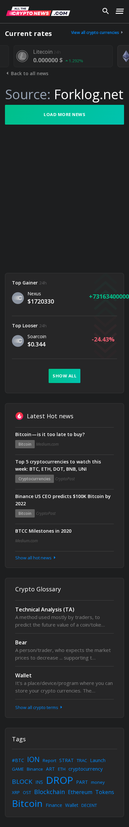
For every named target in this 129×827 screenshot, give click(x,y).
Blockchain (49, 792)
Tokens (104, 792)
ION (33, 759)
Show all (64, 376)
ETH (61, 769)
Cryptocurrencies (35, 479)
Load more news (64, 114)
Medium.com (47, 444)
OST (27, 792)
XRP (16, 792)
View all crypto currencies (95, 32)
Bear (21, 642)
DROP (59, 780)
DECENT (89, 805)
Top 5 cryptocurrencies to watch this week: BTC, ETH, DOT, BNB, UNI (58, 465)
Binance (35, 769)
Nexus (34, 293)
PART (82, 782)
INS (39, 782)
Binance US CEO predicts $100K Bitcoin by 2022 (63, 500)
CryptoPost (65, 479)
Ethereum (80, 792)
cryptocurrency (85, 768)
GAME (18, 769)
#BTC (18, 760)
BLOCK (22, 781)
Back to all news (29, 73)
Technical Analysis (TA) (44, 609)
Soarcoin (36, 336)
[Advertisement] (64, 198)
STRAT (66, 760)
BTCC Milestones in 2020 (43, 531)
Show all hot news (34, 558)
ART (50, 769)
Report (49, 760)
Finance (54, 805)
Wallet (23, 675)
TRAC (82, 760)
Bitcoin (25, 444)
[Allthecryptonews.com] (38, 11)
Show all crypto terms (37, 707)
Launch (98, 760)
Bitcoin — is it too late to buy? (50, 434)
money (98, 782)
